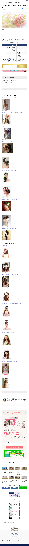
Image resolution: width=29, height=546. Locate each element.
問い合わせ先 (17, 540)
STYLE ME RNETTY (6, 168)
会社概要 (3, 540)
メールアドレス (6, 442)
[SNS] (12, 537)
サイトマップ (23, 540)
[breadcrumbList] (6, 2)
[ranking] (14, 504)
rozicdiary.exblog (6, 374)
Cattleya (5, 258)
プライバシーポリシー (9, 540)
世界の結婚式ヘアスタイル (7, 110)
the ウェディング (6, 139)
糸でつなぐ (5, 272)
